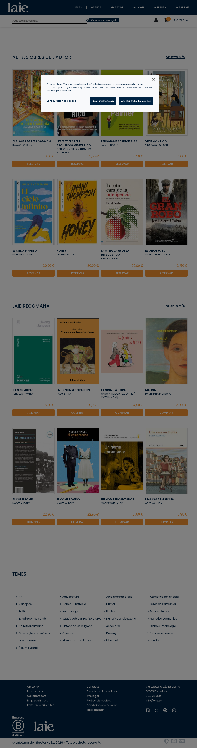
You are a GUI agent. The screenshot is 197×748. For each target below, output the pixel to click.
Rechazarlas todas (103, 101)
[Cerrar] (153, 79)
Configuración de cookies (61, 101)
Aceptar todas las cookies (136, 101)
